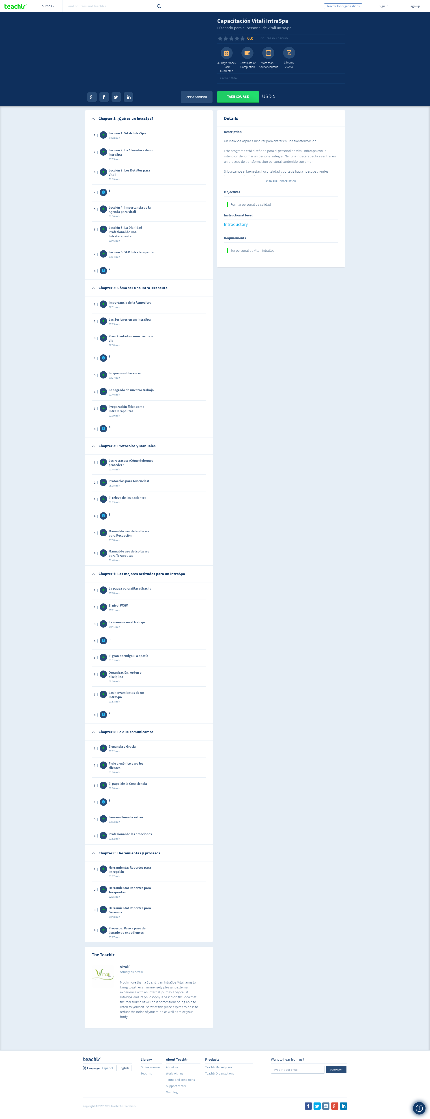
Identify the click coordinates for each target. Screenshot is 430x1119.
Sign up (414, 6)
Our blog (172, 1092)
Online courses (150, 1067)
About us (172, 1067)
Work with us (174, 1073)
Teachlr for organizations (343, 6)
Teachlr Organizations (219, 1073)
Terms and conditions (180, 1080)
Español (107, 1068)
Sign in (383, 6)
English (124, 1068)
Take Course (238, 96)
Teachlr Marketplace (218, 1067)
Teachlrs (146, 1073)
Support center (176, 1086)
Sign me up (335, 1069)
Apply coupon (197, 97)
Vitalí (124, 967)
